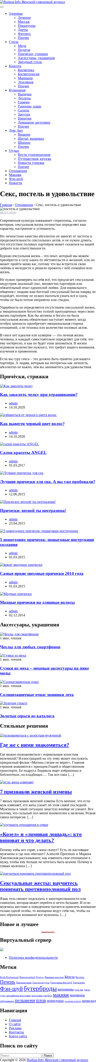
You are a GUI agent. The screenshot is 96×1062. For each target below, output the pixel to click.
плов (41, 1000)
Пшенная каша (23, 982)
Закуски (24, 114)
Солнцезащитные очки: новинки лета (37, 694)
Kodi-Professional (9, 977)
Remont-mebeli (27, 977)
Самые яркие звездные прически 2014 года (41, 573)
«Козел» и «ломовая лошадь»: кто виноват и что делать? (41, 837)
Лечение (24, 17)
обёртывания (7, 1001)
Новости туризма (31, 163)
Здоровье (16, 13)
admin (13, 403)
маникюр (77, 995)
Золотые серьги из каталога (27, 716)
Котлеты (79, 977)
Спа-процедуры (40, 982)
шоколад (89, 1001)
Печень (7, 982)
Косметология (28, 74)
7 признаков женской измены (36, 792)
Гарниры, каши (29, 106)
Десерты (24, 98)
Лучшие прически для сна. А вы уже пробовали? (47, 481)
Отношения (18, 171)
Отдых (14, 151)
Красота (15, 66)
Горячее (24, 102)
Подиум (24, 50)
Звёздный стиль (30, 62)
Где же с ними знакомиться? (34, 745)
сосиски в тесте (73, 1001)
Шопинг (24, 142)
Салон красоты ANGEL (23, 452)
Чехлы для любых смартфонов (30, 647)
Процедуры (26, 26)
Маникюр (25, 78)
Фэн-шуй (16, 179)
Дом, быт (16, 130)
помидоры (55, 1001)
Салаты (23, 110)
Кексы (70, 977)
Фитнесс (24, 34)
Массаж (24, 22)
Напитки (24, 118)
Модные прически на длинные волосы (37, 602)
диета (87, 990)
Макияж (15, 175)
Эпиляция (25, 82)
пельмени (25, 1000)
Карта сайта (18, 1036)
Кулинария (17, 90)
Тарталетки (79, 982)
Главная (15, 1020)
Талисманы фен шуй (61, 982)
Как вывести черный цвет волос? (32, 423)
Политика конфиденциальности (33, 957)
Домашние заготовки (34, 122)
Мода (22, 46)
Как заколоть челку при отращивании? (39, 394)
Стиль (13, 42)
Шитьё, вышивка (31, 138)
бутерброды (40, 988)
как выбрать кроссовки (18, 995)
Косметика (26, 70)
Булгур (40, 977)
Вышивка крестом (54, 977)
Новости (15, 183)
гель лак (79, 990)
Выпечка (24, 94)
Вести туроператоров (34, 155)
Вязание (24, 134)
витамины (66, 989)
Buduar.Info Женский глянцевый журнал (57, 1060)
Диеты (23, 30)
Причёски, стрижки (33, 54)
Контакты (16, 1032)
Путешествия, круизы (34, 159)
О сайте (15, 1024)
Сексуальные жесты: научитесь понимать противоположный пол (40, 886)
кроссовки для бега (41, 995)
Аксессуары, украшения (36, 58)
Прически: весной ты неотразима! (33, 510)
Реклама (15, 1028)
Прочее (23, 38)
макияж (61, 995)
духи (2, 995)
